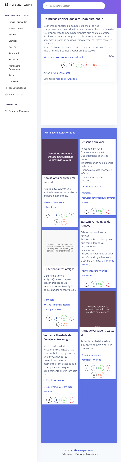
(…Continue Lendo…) (55, 380)
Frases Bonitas (16, 28)
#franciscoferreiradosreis (57, 304)
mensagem (20, 4)
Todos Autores (16, 94)
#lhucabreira (50, 206)
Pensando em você (92, 142)
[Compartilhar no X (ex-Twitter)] (64, 65)
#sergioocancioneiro (91, 354)
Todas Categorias (17, 87)
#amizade (49, 57)
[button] (94, 65)
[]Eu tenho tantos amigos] (60, 247)
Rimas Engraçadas (18, 22)
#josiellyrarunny (52, 386)
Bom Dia (13, 47)
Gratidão (13, 40)
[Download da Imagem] (56, 222)
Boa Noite (13, 59)
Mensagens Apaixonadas (15, 67)
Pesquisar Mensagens (20, 111)
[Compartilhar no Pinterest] (86, 65)
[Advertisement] (79, 103)
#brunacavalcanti (74, 57)
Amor (11, 75)
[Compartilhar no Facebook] (71, 65)
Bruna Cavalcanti (60, 72)
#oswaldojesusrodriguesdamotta (98, 197)
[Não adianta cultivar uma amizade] (60, 156)
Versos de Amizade (66, 78)
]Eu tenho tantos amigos (59, 269)
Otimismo (13, 81)
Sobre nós (67, 454)
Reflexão (13, 34)
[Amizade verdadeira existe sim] (98, 309)
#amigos (48, 309)
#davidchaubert (89, 270)
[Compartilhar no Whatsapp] (79, 65)
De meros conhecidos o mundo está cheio (73, 19)
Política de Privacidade (86, 454)
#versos (60, 57)
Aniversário (14, 53)
